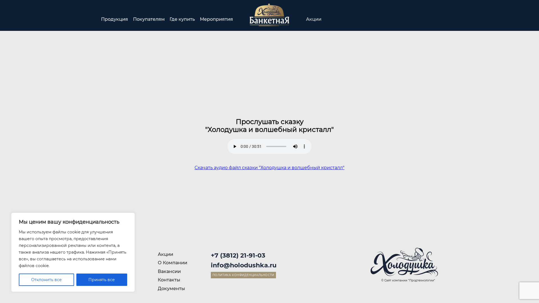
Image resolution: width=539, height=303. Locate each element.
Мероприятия (216, 19)
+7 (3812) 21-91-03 (238, 255)
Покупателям (149, 19)
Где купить (182, 19)
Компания (349, 19)
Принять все (101, 279)
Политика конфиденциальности (243, 275)
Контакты (426, 19)
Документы (171, 288)
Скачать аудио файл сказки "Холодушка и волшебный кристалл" (269, 167)
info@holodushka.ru (244, 265)
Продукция (114, 19)
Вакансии (388, 19)
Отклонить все (46, 279)
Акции (313, 19)
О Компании (172, 262)
